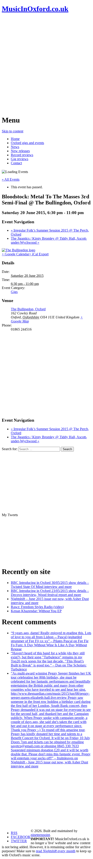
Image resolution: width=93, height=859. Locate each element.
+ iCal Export (39, 254)
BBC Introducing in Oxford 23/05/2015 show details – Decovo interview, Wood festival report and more (50, 593)
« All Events (10, 179)
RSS (14, 833)
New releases (20, 151)
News (15, 147)
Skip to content (12, 131)
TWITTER (19, 841)
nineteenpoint (40, 835)
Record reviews (22, 155)
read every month (55, 851)
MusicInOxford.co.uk (35, 9)
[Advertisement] (46, 64)
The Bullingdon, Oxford (28, 309)
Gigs (14, 292)
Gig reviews (19, 159)
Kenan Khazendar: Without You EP (36, 611)
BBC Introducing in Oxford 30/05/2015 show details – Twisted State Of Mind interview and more (50, 585)
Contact (16, 163)
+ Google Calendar (15, 254)
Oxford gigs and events (27, 143)
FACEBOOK (21, 837)
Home (15, 139)
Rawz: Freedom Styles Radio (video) (37, 607)
